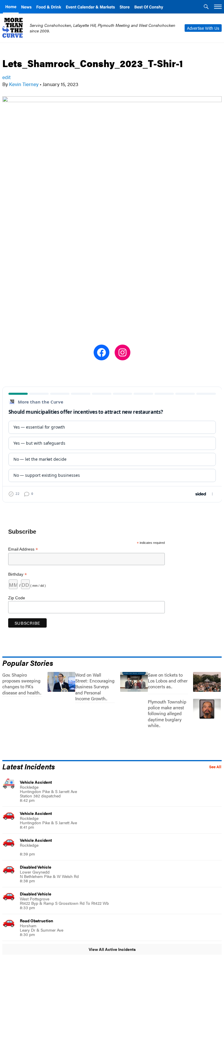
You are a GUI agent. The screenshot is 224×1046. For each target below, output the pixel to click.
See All (215, 766)
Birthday (17, 574)
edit (6, 77)
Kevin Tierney (24, 84)
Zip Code (16, 598)
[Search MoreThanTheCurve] (206, 7)
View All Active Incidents (112, 949)
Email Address (23, 549)
